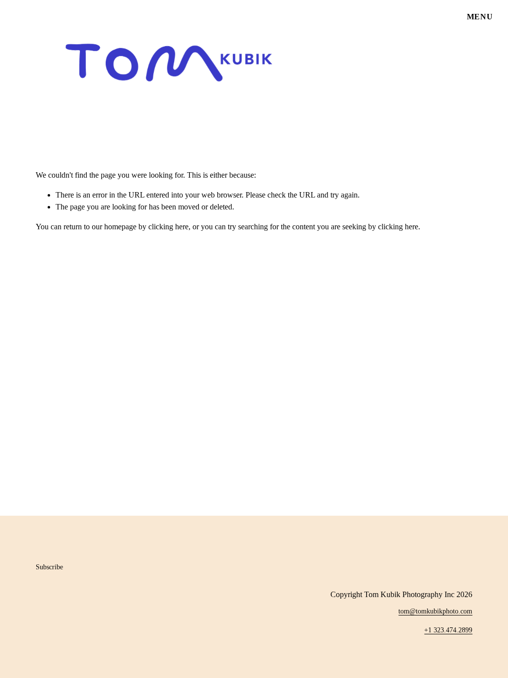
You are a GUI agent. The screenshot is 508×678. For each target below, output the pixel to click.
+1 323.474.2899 (448, 630)
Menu (480, 16)
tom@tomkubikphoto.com (435, 611)
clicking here (168, 226)
